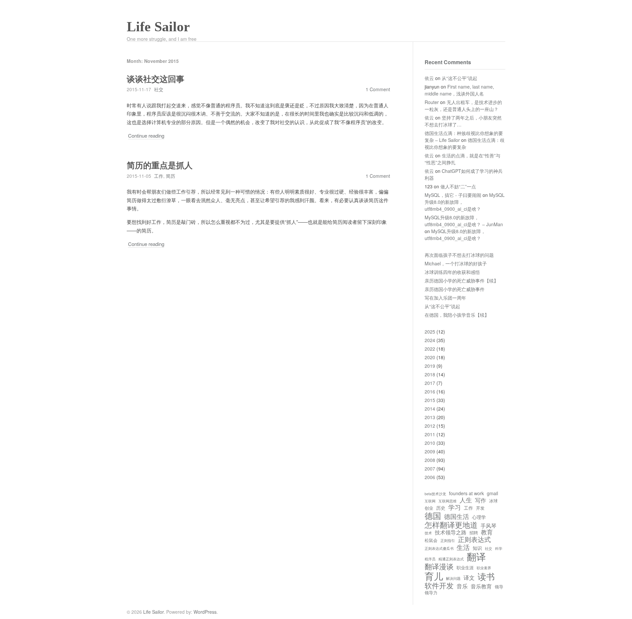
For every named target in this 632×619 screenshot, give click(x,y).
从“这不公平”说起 (459, 78)
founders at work (466, 493)
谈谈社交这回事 (155, 79)
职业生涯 (465, 567)
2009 (430, 451)
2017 (430, 383)
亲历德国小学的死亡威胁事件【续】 (461, 280)
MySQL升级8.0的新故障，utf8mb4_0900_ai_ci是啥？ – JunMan (464, 221)
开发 (480, 508)
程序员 (430, 559)
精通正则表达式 (451, 559)
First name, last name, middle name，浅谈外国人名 (459, 90)
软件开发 (439, 585)
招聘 (473, 532)
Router (432, 102)
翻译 (476, 556)
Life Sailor (158, 26)
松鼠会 (431, 540)
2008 (430, 460)
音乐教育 (481, 586)
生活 (463, 547)
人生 (466, 499)
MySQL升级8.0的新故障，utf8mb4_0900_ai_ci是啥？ (455, 234)
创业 (429, 508)
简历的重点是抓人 (160, 165)
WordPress (205, 611)
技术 (428, 533)
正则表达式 (474, 539)
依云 (429, 78)
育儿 (434, 576)
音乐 (462, 586)
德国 (433, 515)
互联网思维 (447, 501)
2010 (430, 443)
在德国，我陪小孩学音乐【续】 (457, 314)
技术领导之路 (450, 532)
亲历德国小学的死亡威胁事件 (455, 289)
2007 (430, 468)
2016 (430, 391)
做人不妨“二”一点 (458, 186)
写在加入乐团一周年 (445, 297)
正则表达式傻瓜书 (439, 549)
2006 (430, 477)
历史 (440, 507)
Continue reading (146, 135)
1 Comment (378, 89)
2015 (430, 400)
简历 (170, 176)
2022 (430, 348)
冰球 (493, 500)
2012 (430, 425)
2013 (430, 417)
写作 (480, 500)
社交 (158, 89)
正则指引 (447, 541)
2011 (430, 434)
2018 (430, 374)
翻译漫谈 (439, 566)
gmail (492, 493)
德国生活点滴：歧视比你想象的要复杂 (465, 143)
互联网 (430, 501)
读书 (486, 576)
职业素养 (484, 568)
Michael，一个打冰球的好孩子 (456, 263)
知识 (477, 548)
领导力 (431, 592)
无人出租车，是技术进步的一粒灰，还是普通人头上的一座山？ (463, 105)
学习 (454, 507)
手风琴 (488, 525)
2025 (430, 331)
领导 (499, 586)
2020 (430, 357)
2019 (430, 366)
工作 (158, 176)
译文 (469, 578)
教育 (487, 532)
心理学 (479, 517)
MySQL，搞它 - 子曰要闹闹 (453, 195)
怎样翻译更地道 (451, 524)
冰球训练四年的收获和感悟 (452, 272)
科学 (498, 549)
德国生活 (456, 516)
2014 (430, 408)
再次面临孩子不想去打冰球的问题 (459, 255)
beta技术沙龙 (435, 494)
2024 (430, 340)
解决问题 (453, 578)
